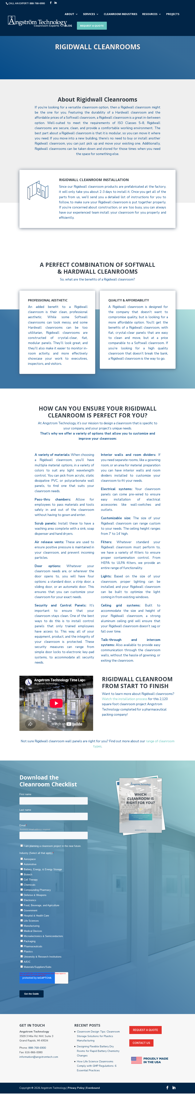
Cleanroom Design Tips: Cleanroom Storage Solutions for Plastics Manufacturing (98, 1036)
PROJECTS (172, 14)
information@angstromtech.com (38, 1057)
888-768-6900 (37, 1048)
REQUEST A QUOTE (92, 25)
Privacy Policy (76, 1088)
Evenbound (93, 1088)
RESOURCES (149, 14)
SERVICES (89, 14)
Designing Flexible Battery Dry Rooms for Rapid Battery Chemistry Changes (98, 1051)
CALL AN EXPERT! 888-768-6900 (27, 3)
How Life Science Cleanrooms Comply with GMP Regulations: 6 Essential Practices (96, 1066)
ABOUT (69, 14)
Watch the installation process (124, 699)
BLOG (68, 25)
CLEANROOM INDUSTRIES (120, 14)
